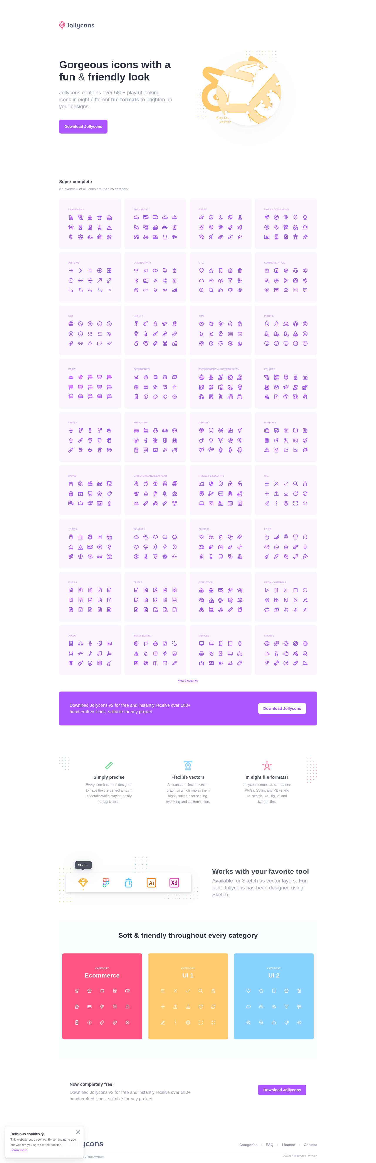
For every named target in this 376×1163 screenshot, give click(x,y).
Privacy (312, 1155)
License (288, 1145)
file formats (125, 99)
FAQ (269, 1145)
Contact (310, 1145)
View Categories (188, 680)
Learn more (18, 1150)
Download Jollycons (293, 25)
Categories (248, 1145)
